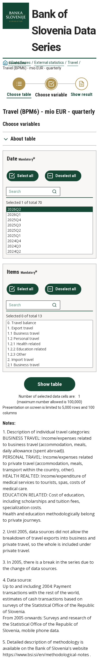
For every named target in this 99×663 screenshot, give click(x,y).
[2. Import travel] (49, 359)
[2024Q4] (49, 241)
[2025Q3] (49, 225)
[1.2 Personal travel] (49, 338)
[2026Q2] (49, 209)
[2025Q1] (49, 235)
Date (12, 159)
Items (13, 272)
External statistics (49, 62)
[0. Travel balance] (49, 322)
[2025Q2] (49, 230)
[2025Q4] (49, 219)
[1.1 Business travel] (49, 333)
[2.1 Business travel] (49, 364)
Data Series (21, 62)
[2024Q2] (49, 251)
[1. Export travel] (49, 328)
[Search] (54, 191)
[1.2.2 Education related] (49, 349)
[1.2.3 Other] (49, 354)
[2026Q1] (49, 214)
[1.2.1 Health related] (49, 343)
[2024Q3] (49, 246)
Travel (73, 62)
